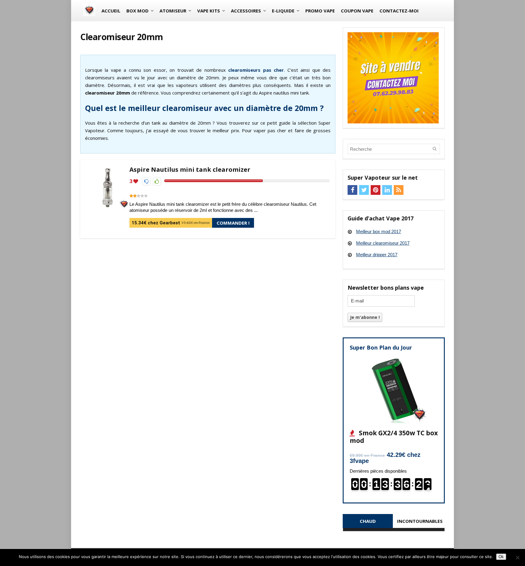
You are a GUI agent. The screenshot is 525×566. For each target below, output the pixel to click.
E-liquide (283, 11)
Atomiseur (173, 11)
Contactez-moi (399, 11)
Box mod (137, 11)
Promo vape (320, 11)
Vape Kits (208, 11)
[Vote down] (146, 181)
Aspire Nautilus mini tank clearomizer (189, 169)
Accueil (110, 11)
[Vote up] (157, 181)
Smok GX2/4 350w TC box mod (394, 437)
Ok (501, 556)
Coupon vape (357, 11)
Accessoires (246, 11)
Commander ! (233, 223)
